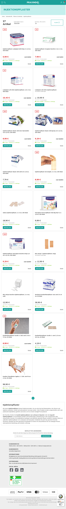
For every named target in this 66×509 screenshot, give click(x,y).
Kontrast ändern (50, 458)
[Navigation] (2, 2)
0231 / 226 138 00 (18, 445)
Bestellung (31, 456)
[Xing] (16, 470)
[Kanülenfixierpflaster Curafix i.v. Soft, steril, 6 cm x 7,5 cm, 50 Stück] (17, 326)
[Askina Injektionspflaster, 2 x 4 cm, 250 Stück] (17, 203)
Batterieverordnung (28, 458)
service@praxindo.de (46, 445)
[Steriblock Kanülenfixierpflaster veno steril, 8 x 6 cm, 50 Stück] (49, 285)
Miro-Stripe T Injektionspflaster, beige (45, 253)
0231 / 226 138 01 (32, 445)
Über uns (11, 463)
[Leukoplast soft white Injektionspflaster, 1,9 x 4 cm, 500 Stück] (17, 80)
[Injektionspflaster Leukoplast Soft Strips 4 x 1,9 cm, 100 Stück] (17, 39)
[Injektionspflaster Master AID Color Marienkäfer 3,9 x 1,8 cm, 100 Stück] (17, 121)
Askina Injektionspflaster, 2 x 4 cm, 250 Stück (15, 212)
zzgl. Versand (11, 58)
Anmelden (11, 451)
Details (29, 63)
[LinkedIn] (22, 470)
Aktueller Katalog (18, 458)
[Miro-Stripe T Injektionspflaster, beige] (49, 244)
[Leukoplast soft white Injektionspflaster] (49, 80)
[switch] (60, 504)
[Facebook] (11, 470)
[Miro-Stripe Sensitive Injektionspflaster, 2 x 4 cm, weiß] (17, 285)
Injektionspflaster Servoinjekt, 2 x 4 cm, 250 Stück (49, 171)
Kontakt (16, 463)
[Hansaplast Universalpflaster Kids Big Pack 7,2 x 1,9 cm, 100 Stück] (49, 203)
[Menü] (63, 495)
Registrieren (17, 451)
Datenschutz (28, 463)
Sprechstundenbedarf (23, 456)
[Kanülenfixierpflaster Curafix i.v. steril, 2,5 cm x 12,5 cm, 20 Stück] (49, 326)
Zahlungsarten (38, 456)
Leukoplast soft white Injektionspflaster (46, 90)
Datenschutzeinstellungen (39, 458)
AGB (23, 463)
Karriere (20, 463)
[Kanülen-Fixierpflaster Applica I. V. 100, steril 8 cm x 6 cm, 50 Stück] (17, 367)
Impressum (34, 463)
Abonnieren (46, 436)
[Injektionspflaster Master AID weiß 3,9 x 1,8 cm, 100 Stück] (17, 162)
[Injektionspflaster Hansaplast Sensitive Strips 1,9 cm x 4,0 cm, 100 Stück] (17, 244)
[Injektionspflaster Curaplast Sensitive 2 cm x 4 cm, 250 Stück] (49, 39)
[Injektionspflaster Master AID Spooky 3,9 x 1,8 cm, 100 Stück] (49, 121)
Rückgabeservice (13, 456)
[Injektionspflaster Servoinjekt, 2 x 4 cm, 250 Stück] (49, 162)
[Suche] (5, 2)
